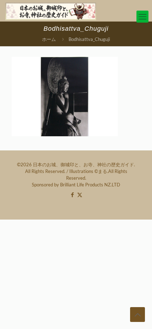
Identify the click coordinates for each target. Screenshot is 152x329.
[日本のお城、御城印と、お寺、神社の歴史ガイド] (50, 10)
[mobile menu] (142, 17)
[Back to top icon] (137, 314)
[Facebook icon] (72, 194)
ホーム (49, 39)
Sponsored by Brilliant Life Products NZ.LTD (76, 184)
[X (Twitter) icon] (79, 194)
